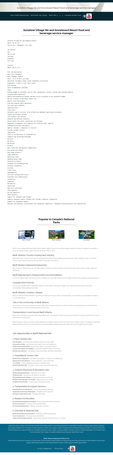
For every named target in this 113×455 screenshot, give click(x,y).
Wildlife (18, 428)
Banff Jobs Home (14, 426)
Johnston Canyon (74, 430)
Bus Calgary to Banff (55, 428)
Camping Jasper (88, 426)
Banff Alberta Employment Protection (20, 440)
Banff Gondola (77, 426)
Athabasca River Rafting (70, 428)
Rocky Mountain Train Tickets (39, 432)
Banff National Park (46, 426)
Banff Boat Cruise (77, 432)
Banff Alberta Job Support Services (63, 440)
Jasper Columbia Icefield (60, 430)
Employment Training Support (42, 440)
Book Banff (35, 426)
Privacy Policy (58, 448)
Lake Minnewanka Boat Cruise (62, 426)
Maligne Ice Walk (42, 428)
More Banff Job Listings (39, 15)
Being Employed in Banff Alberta (85, 440)
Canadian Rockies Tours (73, 15)
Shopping (82, 428)
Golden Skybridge (86, 430)
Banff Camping (99, 426)
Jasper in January (91, 428)
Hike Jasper (11, 428)
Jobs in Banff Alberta (51, 442)
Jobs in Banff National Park (20, 15)
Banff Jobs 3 (53, 15)
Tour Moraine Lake (99, 430)
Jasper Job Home (25, 426)
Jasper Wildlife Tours (28, 430)
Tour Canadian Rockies (29, 428)
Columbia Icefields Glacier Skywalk (60, 432)
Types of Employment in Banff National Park (73, 442)
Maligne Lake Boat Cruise (43, 430)
